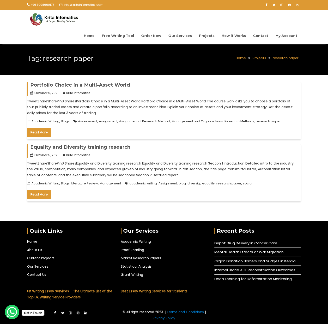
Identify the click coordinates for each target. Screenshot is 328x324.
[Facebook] (266, 5)
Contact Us (36, 274)
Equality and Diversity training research (80, 147)
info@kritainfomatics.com (83, 4)
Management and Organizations (197, 121)
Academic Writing (45, 121)
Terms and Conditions (186, 312)
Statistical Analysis (136, 266)
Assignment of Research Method (144, 121)
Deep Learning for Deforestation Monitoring (253, 278)
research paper (268, 121)
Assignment (108, 121)
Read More (39, 132)
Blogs (65, 121)
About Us (34, 249)
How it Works (234, 36)
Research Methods (239, 121)
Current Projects (41, 258)
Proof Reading (132, 249)
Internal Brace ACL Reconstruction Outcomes (254, 269)
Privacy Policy (164, 318)
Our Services (180, 36)
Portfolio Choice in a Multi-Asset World (80, 85)
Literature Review (84, 183)
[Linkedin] (297, 5)
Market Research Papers (141, 258)
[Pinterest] (289, 5)
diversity (194, 183)
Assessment (87, 121)
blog (182, 183)
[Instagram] (281, 5)
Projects (206, 36)
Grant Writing (132, 274)
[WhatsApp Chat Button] (12, 312)
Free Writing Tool (118, 36)
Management (110, 183)
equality (208, 183)
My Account (286, 36)
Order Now (151, 36)
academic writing (143, 183)
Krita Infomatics (78, 93)
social (247, 183)
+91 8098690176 (43, 4)
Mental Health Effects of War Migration (249, 251)
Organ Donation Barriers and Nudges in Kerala (255, 261)
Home (89, 36)
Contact (260, 36)
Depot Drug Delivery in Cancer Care (245, 243)
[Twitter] (274, 5)
